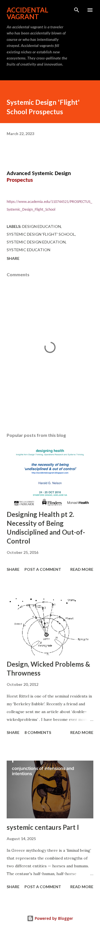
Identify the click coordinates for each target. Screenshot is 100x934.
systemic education (28, 249)
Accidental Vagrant (27, 13)
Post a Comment (42, 569)
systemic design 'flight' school (41, 234)
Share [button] (13, 258)
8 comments (37, 732)
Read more (81, 569)
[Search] (76, 10)
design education (41, 226)
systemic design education (36, 242)
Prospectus (20, 180)
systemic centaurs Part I (43, 827)
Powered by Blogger (53, 918)
